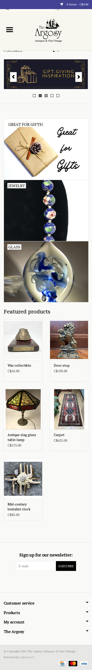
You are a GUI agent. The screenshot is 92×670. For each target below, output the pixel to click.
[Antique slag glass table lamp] (23, 409)
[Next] (78, 77)
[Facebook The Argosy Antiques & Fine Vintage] (37, 581)
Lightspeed (27, 657)
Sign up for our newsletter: (46, 554)
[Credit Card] (61, 663)
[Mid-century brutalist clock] (23, 478)
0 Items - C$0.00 (77, 4)
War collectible (19, 365)
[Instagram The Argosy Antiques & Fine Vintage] (55, 581)
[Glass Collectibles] (46, 74)
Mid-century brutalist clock (19, 506)
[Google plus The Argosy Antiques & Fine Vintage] (46, 581)
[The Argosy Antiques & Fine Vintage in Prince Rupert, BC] (55, 29)
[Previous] (13, 77)
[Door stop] (69, 340)
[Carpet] (69, 409)
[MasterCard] (72, 663)
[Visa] (83, 663)
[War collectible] (23, 340)
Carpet (59, 434)
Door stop (62, 365)
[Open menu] (9, 29)
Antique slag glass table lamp (22, 437)
